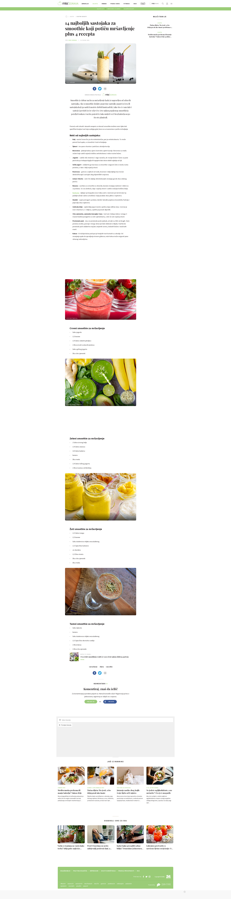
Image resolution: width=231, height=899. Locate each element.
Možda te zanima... (86, 654)
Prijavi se (90, 701)
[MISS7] (142, 3)
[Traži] (163, 3)
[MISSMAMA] (154, 3)
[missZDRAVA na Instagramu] (149, 877)
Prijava (111, 701)
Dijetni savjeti (82, 16)
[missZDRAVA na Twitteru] (146, 877)
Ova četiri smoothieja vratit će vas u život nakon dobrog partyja (104, 657)
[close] (185, 892)
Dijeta (72, 16)
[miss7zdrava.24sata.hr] (68, 3)
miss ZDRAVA (72, 40)
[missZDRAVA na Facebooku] (143, 877)
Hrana (82, 659)
